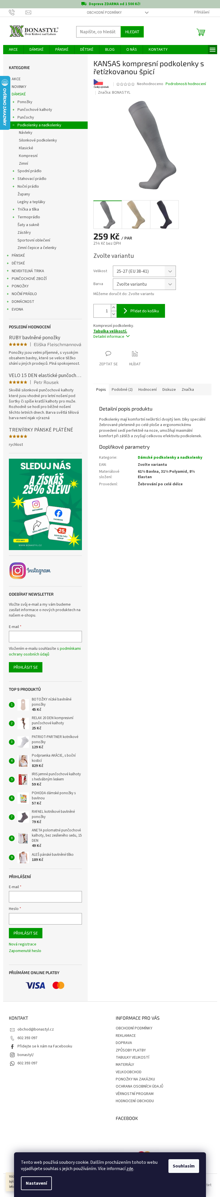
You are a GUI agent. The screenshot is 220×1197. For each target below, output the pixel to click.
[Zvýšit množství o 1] (114, 307)
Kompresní (28, 156)
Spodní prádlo (29, 171)
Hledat (132, 31)
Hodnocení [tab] (147, 390)
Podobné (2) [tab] (122, 390)
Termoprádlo (28, 217)
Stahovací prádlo (31, 179)
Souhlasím (184, 1166)
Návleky (25, 133)
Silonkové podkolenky (38, 140)
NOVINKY (19, 87)
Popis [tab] (101, 390)
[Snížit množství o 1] (114, 314)
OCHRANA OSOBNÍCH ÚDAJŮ (139, 1086)
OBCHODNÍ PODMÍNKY (104, 12)
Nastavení (36, 1183)
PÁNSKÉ (18, 255)
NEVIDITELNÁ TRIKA (28, 271)
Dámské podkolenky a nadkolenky (170, 457)
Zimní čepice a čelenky (36, 248)
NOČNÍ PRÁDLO (24, 294)
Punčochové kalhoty (34, 110)
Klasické (26, 148)
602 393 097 (27, 1038)
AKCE (16, 79)
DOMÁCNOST (23, 302)
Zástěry (24, 233)
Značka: (114, 92)
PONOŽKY (20, 286)
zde (129, 1168)
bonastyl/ (25, 1055)
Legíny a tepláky (31, 202)
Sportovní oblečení (33, 240)
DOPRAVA (124, 1043)
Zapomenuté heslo (25, 951)
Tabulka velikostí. (110, 331)
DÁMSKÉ (19, 94)
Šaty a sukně (28, 225)
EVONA (17, 309)
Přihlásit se (25, 667)
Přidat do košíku (144, 310)
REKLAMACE (126, 1036)
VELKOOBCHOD (129, 1072)
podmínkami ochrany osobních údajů (45, 651)
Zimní (23, 163)
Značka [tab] (188, 390)
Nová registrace (22, 944)
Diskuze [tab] (169, 390)
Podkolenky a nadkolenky (39, 125)
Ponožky (24, 102)
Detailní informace (108, 337)
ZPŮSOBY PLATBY (131, 1050)
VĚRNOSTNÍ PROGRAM (135, 1094)
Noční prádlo (28, 186)
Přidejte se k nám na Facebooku (44, 1046)
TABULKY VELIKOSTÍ (132, 1057)
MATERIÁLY (125, 1065)
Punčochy (25, 117)
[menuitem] (13, 49)
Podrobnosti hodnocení (186, 84)
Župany (23, 194)
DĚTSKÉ (18, 263)
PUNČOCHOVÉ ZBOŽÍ (29, 279)
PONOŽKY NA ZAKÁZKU (135, 1079)
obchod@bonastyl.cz (35, 1029)
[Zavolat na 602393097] (17, 12)
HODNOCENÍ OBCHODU (135, 1101)
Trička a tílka (28, 209)
